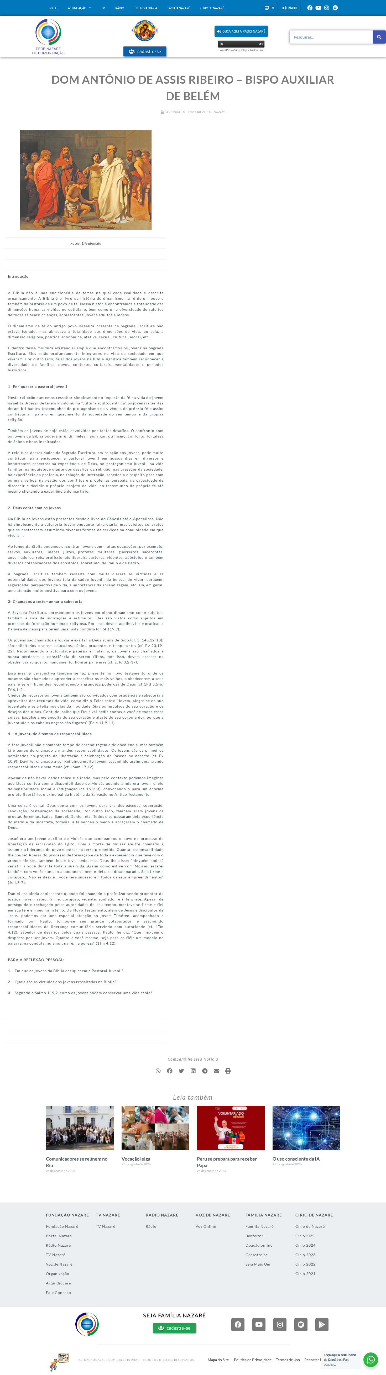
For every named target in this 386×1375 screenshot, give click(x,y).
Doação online (259, 1245)
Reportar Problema (320, 1359)
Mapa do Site (218, 1359)
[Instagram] (326, 8)
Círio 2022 (305, 1264)
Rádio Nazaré (58, 1245)
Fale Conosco (58, 1292)
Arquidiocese (58, 1283)
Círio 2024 (305, 1245)
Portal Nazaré (59, 1236)
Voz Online (206, 1226)
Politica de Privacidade (253, 1359)
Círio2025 (305, 1236)
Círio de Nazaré (212, 8)
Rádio (119, 8)
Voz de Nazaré (214, 112)
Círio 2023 (305, 1254)
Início (53, 8)
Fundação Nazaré (62, 1226)
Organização (57, 1273)
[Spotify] (335, 8)
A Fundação (77, 8)
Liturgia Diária (146, 8)
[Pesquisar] (379, 37)
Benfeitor (254, 1236)
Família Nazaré (179, 8)
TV (103, 8)
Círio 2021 (305, 1273)
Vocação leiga (136, 1159)
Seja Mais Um (258, 1264)
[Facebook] (310, 8)
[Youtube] (318, 8)
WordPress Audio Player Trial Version (242, 50)
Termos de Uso (288, 1359)
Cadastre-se (257, 1254)
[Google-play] (321, 1324)
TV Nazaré (55, 1254)
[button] (241, 31)
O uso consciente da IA (296, 1159)
